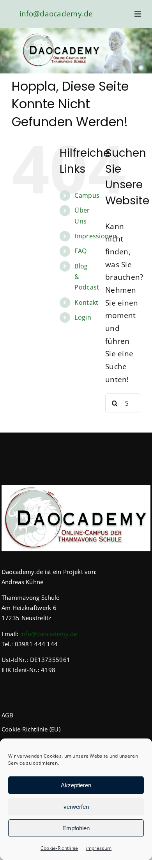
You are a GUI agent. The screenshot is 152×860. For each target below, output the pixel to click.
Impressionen (95, 236)
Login (82, 317)
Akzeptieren (76, 785)
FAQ (80, 251)
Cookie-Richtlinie (59, 848)
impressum (99, 848)
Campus (86, 195)
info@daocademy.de (56, 14)
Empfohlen (76, 828)
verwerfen (76, 806)
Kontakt (86, 302)
